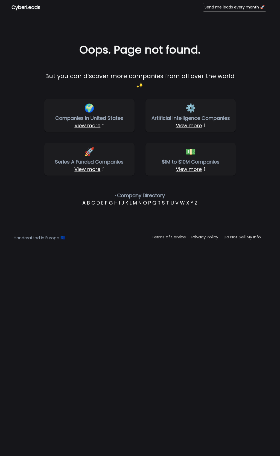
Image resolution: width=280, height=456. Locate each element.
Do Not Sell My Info (242, 237)
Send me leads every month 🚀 (235, 7)
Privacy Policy (204, 237)
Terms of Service (169, 237)
